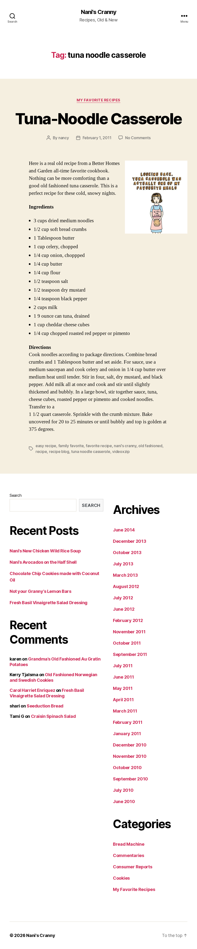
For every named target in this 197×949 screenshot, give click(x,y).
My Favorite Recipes (98, 100)
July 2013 (123, 563)
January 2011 (127, 733)
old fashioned (150, 445)
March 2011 (125, 710)
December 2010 (130, 744)
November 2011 (129, 631)
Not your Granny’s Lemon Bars (40, 591)
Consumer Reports (132, 866)
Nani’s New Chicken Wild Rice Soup (45, 550)
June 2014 (124, 529)
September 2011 (130, 654)
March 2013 (125, 575)
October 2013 (127, 552)
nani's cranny (125, 445)
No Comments (137, 137)
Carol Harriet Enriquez (32, 690)
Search (15, 495)
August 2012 (126, 586)
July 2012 (123, 597)
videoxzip (121, 451)
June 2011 (123, 677)
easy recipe (46, 445)
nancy (63, 137)
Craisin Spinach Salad (53, 716)
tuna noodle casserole (90, 451)
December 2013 (129, 541)
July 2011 (123, 665)
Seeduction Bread (45, 705)
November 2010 (130, 756)
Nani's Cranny (98, 12)
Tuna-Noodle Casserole (98, 118)
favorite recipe (99, 445)
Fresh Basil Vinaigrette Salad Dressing (48, 602)
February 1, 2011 (97, 137)
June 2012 (124, 609)
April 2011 (123, 699)
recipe (41, 451)
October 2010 (127, 767)
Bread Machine (128, 844)
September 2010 (130, 778)
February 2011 (127, 722)
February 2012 (128, 620)
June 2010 (124, 801)
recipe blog (59, 451)
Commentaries (128, 855)
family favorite (71, 445)
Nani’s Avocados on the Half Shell (43, 562)
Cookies (121, 878)
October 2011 (127, 643)
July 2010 (123, 790)
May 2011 (123, 688)
